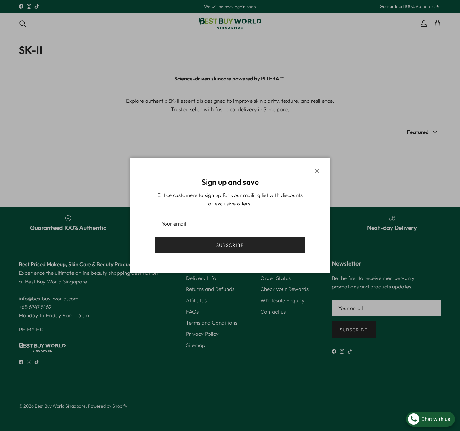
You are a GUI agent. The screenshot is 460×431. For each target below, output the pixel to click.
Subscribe (230, 245)
